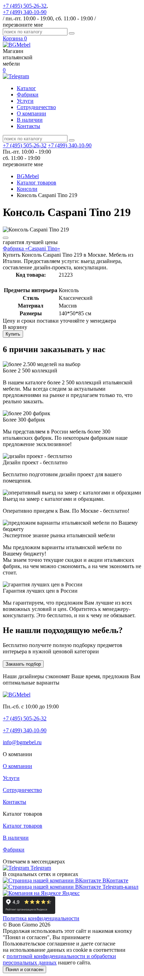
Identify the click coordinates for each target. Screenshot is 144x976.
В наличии (30, 120)
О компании (31, 113)
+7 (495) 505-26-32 (24, 6)
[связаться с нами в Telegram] (16, 76)
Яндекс (70, 893)
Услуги (25, 101)
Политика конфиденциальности (41, 918)
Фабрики (27, 94)
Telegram (40, 868)
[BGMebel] (16, 45)
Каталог (26, 88)
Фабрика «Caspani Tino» (31, 248)
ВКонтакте (114, 880)
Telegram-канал (119, 887)
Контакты (28, 126)
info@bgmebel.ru (22, 742)
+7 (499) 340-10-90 (24, 12)
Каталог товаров (22, 826)
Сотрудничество (36, 107)
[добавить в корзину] (5, 238)
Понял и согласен (24, 969)
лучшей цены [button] (30, 242)
